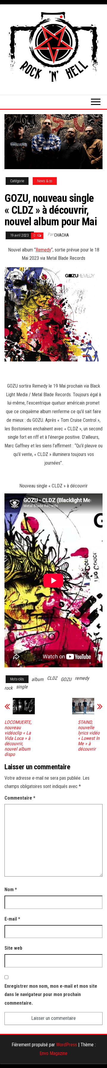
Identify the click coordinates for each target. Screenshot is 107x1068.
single (22, 687)
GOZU (66, 679)
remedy (82, 678)
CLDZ (52, 678)
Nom (10, 889)
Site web (13, 948)
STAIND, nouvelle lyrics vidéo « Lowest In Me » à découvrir (89, 736)
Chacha (61, 235)
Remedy (43, 250)
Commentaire (19, 798)
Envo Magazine (53, 1053)
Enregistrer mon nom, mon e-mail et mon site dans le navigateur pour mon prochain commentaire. (50, 994)
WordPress (66, 1044)
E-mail (12, 919)
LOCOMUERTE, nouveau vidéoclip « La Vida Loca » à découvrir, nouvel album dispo (18, 738)
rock (8, 688)
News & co (44, 181)
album (37, 679)
